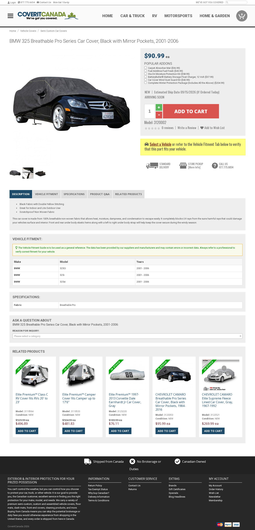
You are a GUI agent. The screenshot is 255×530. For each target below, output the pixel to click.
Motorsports (178, 16)
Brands (172, 485)
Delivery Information (99, 496)
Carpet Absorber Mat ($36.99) (164, 68)
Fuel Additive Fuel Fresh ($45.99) (165, 71)
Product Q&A (100, 194)
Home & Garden (215, 16)
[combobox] (127, 336)
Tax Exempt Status (98, 489)
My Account (215, 485)
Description (20, 194)
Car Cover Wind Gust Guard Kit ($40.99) (169, 80)
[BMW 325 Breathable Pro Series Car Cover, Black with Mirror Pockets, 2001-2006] (73, 107)
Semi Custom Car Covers (54, 30)
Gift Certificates (177, 489)
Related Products (128, 194)
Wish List (214, 493)
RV (154, 16)
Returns (132, 489)
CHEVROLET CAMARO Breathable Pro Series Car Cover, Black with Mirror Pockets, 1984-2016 (171, 402)
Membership (216, 500)
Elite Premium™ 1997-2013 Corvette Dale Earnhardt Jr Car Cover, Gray (125, 400)
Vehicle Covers (28, 30)
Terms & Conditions (98, 500)
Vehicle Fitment (46, 194)
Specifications (74, 194)
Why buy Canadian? (98, 493)
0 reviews (167, 127)
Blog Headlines (177, 496)
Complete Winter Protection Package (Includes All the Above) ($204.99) (186, 82)
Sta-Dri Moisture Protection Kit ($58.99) (169, 74)
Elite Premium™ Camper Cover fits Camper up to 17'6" (79, 398)
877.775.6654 (27, 2)
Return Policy (95, 485)
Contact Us (45, 2)
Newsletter (214, 496)
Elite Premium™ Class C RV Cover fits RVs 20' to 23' (32, 398)
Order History (216, 489)
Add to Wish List (214, 127)
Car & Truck (132, 16)
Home (107, 16)
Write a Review (187, 127)
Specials (173, 493)
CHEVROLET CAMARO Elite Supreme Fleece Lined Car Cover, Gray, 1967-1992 (217, 400)
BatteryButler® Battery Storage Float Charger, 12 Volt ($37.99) (181, 77)
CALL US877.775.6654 (226, 165)
